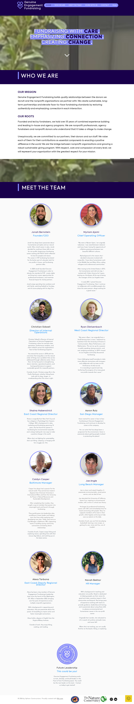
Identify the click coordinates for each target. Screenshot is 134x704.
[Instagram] (111, 699)
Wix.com (60, 698)
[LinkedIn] (115, 699)
